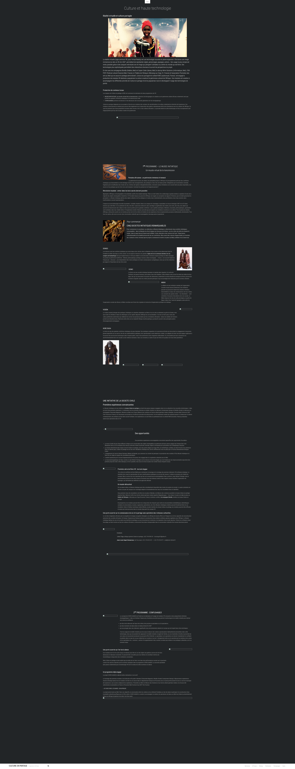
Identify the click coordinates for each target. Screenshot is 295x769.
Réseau (261, 766)
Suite (283, 766)
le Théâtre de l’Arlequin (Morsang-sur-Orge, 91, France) (151, 73)
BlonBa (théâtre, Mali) (129, 70)
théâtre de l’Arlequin (123, 497)
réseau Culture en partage (132, 408)
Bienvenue (247, 766)
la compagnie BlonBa (166, 497)
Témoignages (276, 766)
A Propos (254, 766)
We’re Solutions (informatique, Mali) (174, 70)
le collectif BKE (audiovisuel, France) (163, 76)
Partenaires (268, 766)
